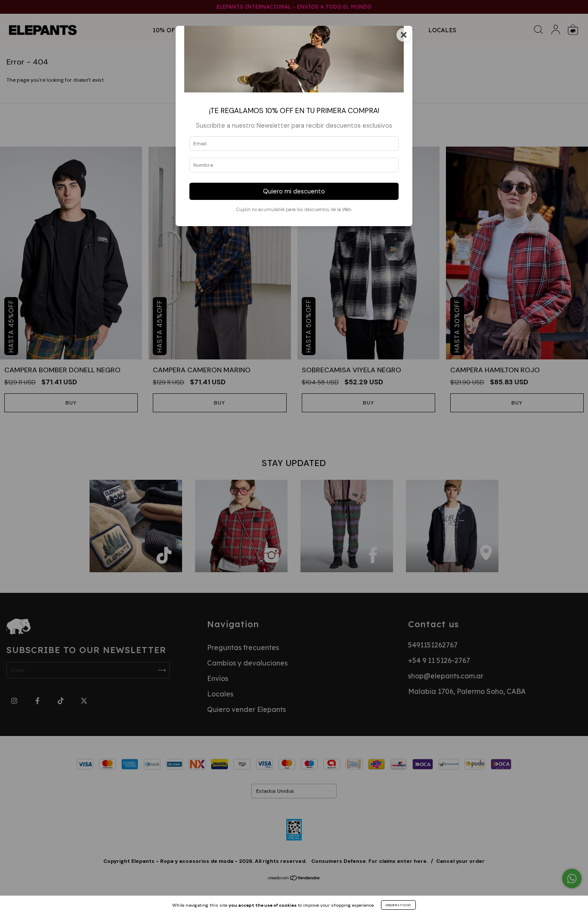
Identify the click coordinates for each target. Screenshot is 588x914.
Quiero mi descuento (294, 191)
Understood (398, 905)
